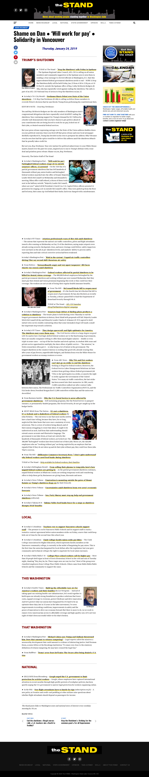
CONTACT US (125, 765)
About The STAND (110, 765)
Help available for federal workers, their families (60, 462)
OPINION (94, 23)
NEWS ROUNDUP (42, 23)
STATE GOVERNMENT (79, 23)
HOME (30, 23)
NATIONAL (64, 23)
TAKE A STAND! (115, 23)
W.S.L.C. (103, 23)
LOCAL (54, 23)
